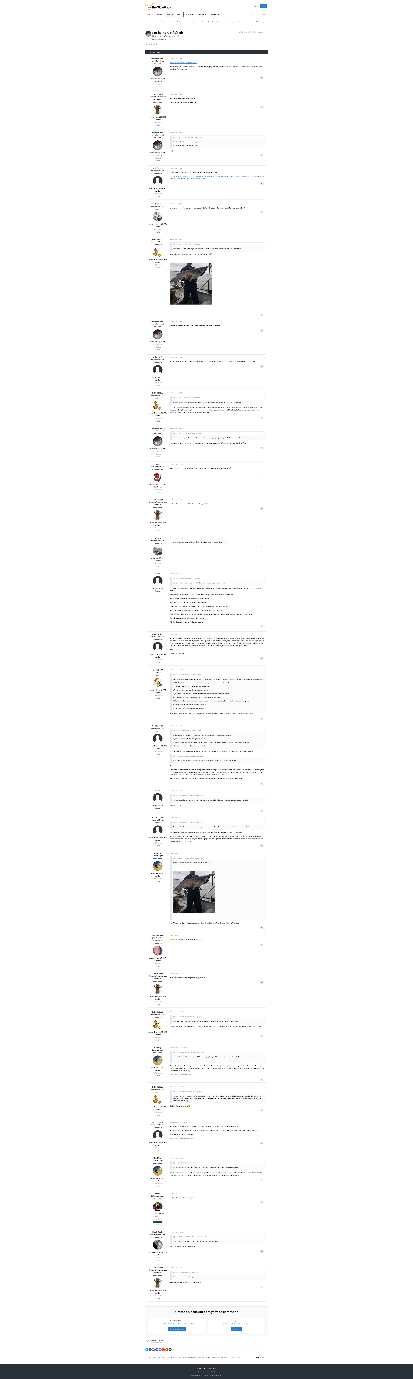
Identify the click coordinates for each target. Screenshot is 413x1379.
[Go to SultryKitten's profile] (158, 647)
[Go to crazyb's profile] (158, 551)
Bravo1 (158, 204)
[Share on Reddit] (163, 1349)
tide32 (158, 464)
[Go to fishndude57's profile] (158, 252)
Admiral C (157, 357)
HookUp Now (215, 14)
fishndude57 (157, 239)
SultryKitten (157, 634)
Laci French (158, 94)
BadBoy (157, 853)
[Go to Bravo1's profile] (158, 216)
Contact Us (212, 1368)
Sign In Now (236, 1329)
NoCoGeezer (157, 168)
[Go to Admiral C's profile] (158, 370)
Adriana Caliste (165, 36)
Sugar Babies (201, 14)
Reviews (160, 14)
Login (256, 6)
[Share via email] (170, 1349)
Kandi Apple (157, 1232)
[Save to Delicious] (160, 1349)
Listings (150, 14)
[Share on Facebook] (150, 1349)
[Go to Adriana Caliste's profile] (148, 34)
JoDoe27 (195, 674)
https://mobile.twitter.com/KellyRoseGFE (183, 63)
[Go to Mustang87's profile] (158, 682)
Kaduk (157, 1194)
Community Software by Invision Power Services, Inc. (206, 1375)
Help (178, 14)
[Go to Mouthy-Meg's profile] (158, 951)
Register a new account (177, 1329)
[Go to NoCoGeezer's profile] (158, 181)
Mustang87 (158, 670)
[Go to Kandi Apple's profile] (158, 1245)
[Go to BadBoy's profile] (158, 866)
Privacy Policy (201, 1368)
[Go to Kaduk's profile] (158, 1206)
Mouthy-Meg (157, 935)
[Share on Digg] (156, 1349)
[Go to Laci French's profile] (158, 109)
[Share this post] (264, 58)
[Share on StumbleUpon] (166, 1349)
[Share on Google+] (153, 1349)
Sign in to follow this (247, 32)
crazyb (158, 538)
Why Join (189, 14)
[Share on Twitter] (146, 1349)
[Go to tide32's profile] (158, 477)
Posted (176, 58)
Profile (158, 87)
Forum (169, 14)
